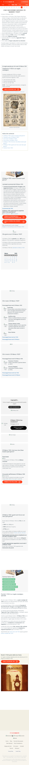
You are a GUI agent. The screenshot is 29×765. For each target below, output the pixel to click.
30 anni (20, 532)
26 (14, 7)
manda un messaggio (14, 407)
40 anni (24, 532)
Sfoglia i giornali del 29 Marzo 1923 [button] (12, 222)
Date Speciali (9, 743)
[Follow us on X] (12, 736)
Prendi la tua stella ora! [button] (10, 481)
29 (10, 262)
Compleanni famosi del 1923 (10, 586)
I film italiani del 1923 (8, 581)
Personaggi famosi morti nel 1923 (10, 372)
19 (5, 260)
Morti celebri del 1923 (8, 589)
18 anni (16, 532)
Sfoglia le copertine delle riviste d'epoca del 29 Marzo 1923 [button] (12, 217)
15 (10, 259)
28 (18, 7)
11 (16, 258)
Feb (9, 4)
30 (24, 7)
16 (12, 259)
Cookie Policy (18, 751)
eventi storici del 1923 (14, 631)
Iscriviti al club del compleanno (18, 428)
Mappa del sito (8, 746)
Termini (11, 748)
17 (14, 259)
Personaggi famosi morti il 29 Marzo (11, 375)
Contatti (22, 746)
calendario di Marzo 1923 (18, 247)
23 (6, 7)
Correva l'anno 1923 (8, 148)
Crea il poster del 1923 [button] (10, 89)
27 (16, 7)
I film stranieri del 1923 (9, 584)
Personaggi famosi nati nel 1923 (10, 337)
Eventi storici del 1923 (8, 579)
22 (4, 7)
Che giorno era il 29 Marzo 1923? (11, 137)
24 (9, 7)
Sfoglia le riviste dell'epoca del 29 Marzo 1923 (13, 226)
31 (26, 7)
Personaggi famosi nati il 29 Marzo (10, 339)
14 (8, 259)
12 (5, 259)
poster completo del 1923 (7, 633)
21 (1, 7)
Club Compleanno (18, 743)
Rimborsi (17, 748)
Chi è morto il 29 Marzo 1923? (10, 140)
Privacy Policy (10, 751)
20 (6, 260)
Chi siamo (15, 746)
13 (6, 259)
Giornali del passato (18, 741)
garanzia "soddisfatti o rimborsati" (17, 91)
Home (7, 741)
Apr (20, 4)
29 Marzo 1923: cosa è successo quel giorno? (14, 135)
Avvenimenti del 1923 (7, 208)
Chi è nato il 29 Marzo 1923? (10, 138)
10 (14, 258)
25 (11, 7)
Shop (11, 741)
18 (16, 259)
